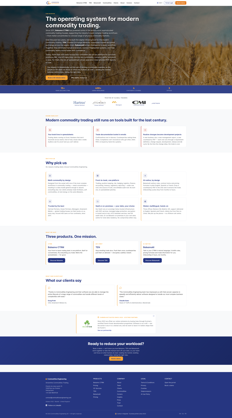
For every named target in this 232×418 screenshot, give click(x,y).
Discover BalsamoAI (152, 260)
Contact (136, 3)
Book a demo (181, 3)
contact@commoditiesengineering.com (58, 397)
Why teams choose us (79, 78)
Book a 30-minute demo (56, 78)
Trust (119, 403)
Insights (119, 397)
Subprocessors (146, 391)
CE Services (97, 388)
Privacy (143, 385)
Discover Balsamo (56, 260)
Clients (116, 3)
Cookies (144, 388)
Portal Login (169, 3)
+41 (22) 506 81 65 (52, 393)
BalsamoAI (97, 3)
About (122, 3)
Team (119, 385)
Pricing (95, 385)
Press (119, 400)
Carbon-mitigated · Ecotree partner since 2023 (131, 413)
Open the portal (170, 382)
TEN (90, 3)
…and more (155, 103)
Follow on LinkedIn (54, 405)
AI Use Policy (145, 394)
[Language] (159, 3)
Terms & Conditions (147, 382)
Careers (129, 3)
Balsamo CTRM (82, 3)
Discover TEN (102, 260)
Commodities (107, 3)
